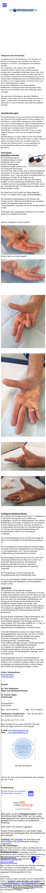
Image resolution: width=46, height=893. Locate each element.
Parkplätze (18, 839)
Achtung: (5, 839)
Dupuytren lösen (7, 674)
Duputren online (7, 677)
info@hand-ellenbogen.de (18, 730)
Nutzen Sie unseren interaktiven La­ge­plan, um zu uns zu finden (11, 859)
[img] (23, 24)
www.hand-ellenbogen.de (18, 733)
